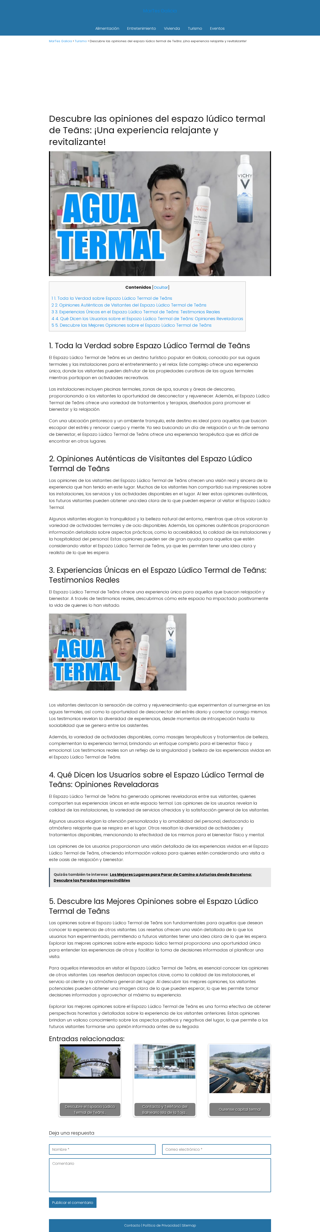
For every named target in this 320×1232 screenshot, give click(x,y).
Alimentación (107, 28)
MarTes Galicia (160, 10)
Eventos (217, 28)
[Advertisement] (160, 78)
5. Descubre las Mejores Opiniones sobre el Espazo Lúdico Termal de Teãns (132, 325)
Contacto (132, 1225)
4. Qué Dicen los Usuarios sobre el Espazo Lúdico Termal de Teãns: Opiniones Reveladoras (147, 319)
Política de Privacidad (161, 1225)
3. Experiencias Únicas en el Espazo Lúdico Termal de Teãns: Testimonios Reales (136, 312)
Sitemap (189, 1225)
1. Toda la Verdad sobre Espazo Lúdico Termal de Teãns (112, 298)
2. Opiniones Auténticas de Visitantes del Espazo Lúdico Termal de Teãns (129, 305)
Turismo (195, 28)
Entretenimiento (141, 28)
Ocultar (161, 287)
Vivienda (172, 28)
